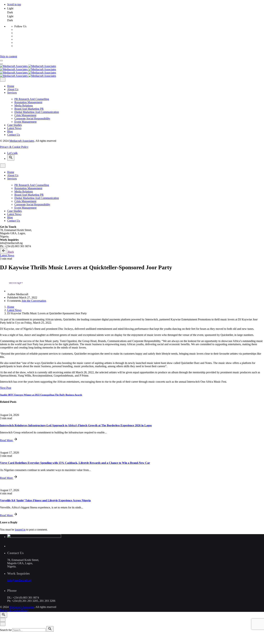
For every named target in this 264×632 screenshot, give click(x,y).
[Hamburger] (1, 60)
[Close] (2, 80)
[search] (50, 629)
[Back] (3, 251)
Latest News (7, 255)
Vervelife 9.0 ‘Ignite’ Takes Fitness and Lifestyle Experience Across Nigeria (45, 500)
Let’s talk (12, 153)
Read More (6, 440)
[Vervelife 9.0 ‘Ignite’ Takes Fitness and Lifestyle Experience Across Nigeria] (132, 484)
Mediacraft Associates (21, 140)
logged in (20, 529)
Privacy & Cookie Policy (14, 146)
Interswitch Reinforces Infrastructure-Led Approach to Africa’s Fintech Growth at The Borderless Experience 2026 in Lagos (76, 425)
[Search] (10, 158)
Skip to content (8, 56)
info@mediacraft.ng (19, 580)
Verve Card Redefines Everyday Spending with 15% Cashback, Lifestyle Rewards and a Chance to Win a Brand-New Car (75, 462)
